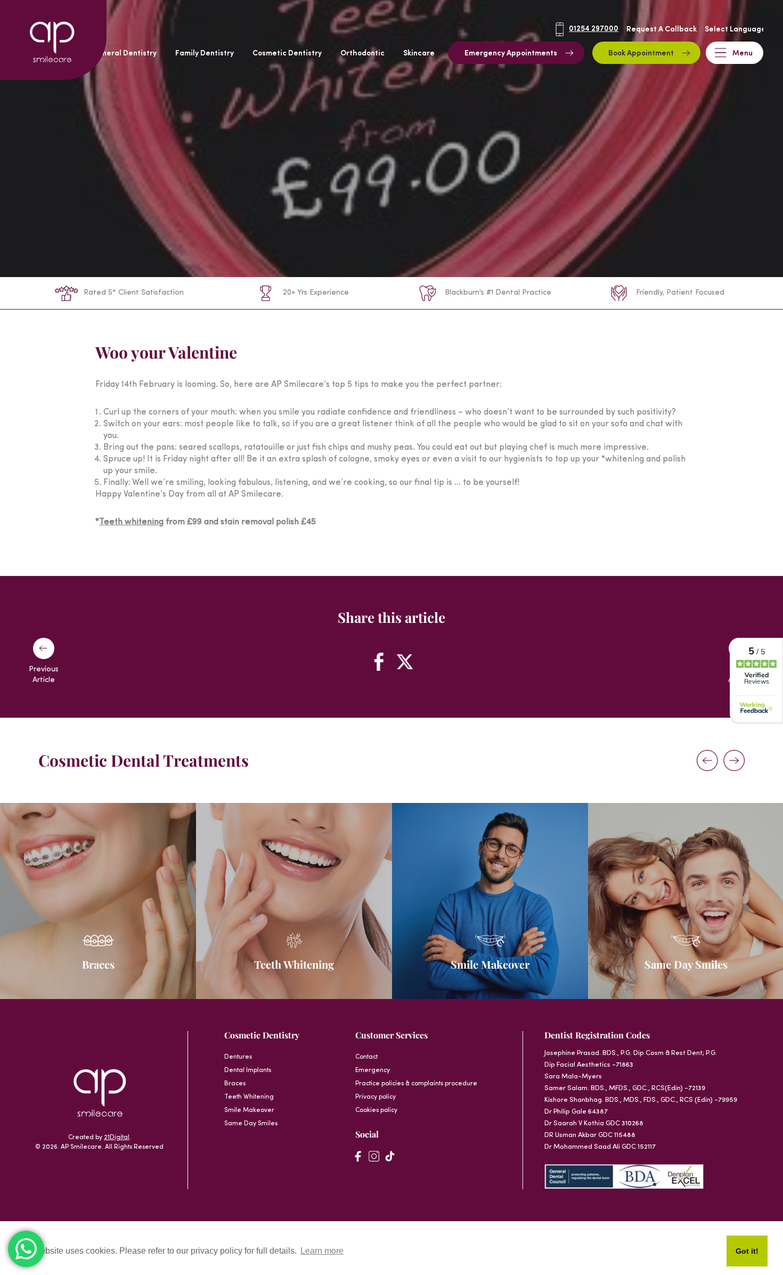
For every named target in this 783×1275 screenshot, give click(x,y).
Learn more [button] (322, 1250)
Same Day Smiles (251, 1123)
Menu (742, 54)
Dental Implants (247, 1070)
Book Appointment (641, 54)
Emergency (372, 1070)
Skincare (419, 54)
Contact (366, 1057)
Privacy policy (375, 1097)
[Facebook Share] (379, 662)
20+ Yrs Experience (316, 293)
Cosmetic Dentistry (287, 54)
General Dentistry (124, 54)
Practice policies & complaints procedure (416, 1084)
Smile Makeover (249, 1110)
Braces (235, 1084)
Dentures (238, 1057)
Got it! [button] (747, 1251)
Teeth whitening (131, 522)
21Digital (116, 1137)
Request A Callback (661, 30)
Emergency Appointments (510, 54)
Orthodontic (362, 54)
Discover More (93, 953)
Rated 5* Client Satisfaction (134, 293)
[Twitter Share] (404, 662)
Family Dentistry (204, 54)
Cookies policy (376, 1110)
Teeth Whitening (249, 1097)
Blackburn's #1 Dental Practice (498, 293)
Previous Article (44, 674)
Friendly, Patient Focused (680, 293)
